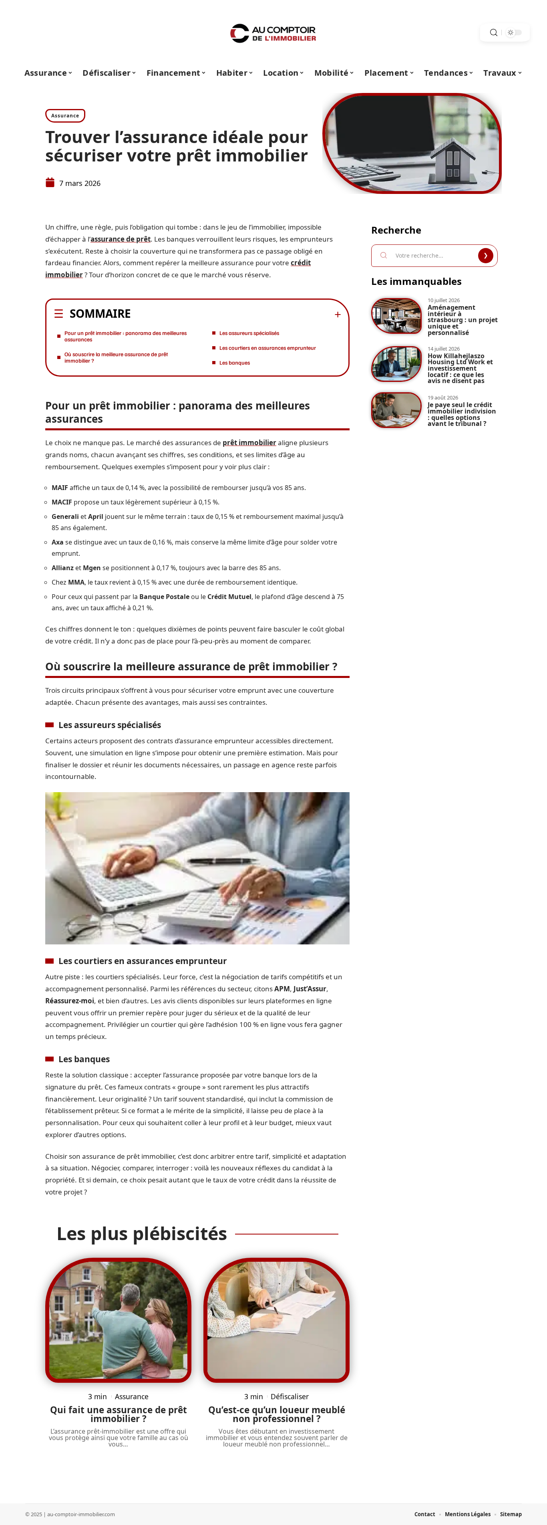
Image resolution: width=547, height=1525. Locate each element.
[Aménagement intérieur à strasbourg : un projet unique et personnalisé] (396, 316)
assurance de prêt (120, 239)
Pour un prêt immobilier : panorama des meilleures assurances (125, 336)
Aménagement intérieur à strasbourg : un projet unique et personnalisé (463, 320)
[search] (493, 32)
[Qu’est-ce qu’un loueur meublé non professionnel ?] (276, 1320)
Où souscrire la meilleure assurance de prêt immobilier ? (116, 357)
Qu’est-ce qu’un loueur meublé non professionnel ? (276, 1414)
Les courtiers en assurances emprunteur (267, 347)
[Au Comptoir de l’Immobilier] (273, 32)
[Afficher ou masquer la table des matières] (236, 314)
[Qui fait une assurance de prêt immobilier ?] (118, 1320)
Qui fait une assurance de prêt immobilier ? (118, 1414)
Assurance (65, 115)
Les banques (234, 362)
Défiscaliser (290, 1396)
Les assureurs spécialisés (249, 332)
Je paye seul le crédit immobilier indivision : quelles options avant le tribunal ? (462, 414)
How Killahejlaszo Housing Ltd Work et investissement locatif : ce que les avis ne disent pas (460, 368)
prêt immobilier (249, 442)
